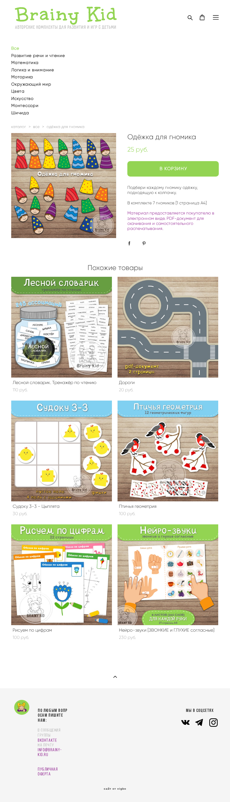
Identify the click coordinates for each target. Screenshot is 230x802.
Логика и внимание (32, 69)
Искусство (22, 98)
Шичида (20, 112)
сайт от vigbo (115, 788)
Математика (25, 62)
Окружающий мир (31, 84)
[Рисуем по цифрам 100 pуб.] (61, 574)
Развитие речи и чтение (38, 55)
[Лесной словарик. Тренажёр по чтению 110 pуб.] (61, 327)
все (36, 126)
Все (15, 48)
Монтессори (25, 105)
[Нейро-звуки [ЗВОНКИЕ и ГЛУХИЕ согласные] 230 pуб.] (168, 574)
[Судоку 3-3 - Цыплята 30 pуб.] (61, 451)
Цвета (18, 91)
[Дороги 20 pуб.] (168, 327)
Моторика (22, 76)
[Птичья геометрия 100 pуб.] (168, 451)
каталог (18, 126)
